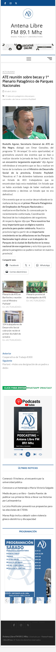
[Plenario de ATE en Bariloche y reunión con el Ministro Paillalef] (12, 287)
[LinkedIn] (35, 622)
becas (18, 99)
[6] (42, 600)
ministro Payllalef (28, 99)
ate (13, 99)
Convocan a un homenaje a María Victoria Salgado (27, 487)
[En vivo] (42, 622)
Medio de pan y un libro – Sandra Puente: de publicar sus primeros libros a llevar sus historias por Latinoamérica (27, 497)
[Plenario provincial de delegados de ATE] (36, 287)
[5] (31, 600)
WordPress (8, 640)
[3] (8, 600)
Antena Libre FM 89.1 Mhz (27, 28)
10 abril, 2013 (10, 91)
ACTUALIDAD (8, 71)
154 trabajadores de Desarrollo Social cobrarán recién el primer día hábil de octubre (12, 330)
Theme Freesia (47, 636)
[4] (19, 600)
